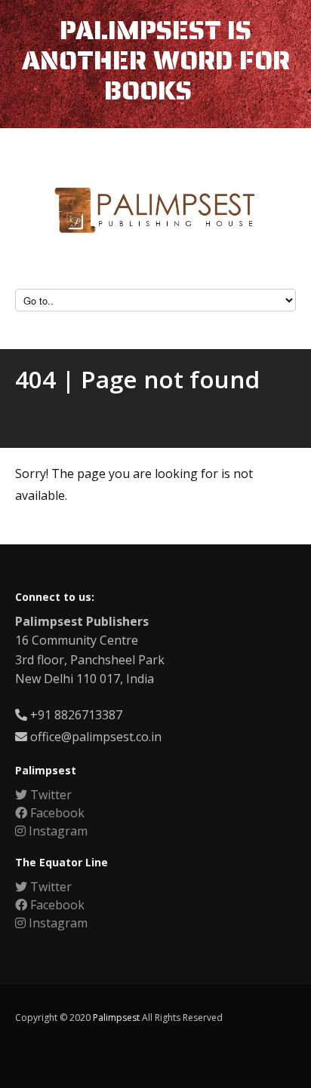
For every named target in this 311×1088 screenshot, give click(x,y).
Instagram (57, 831)
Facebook (56, 813)
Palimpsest (116, 1017)
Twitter (49, 794)
